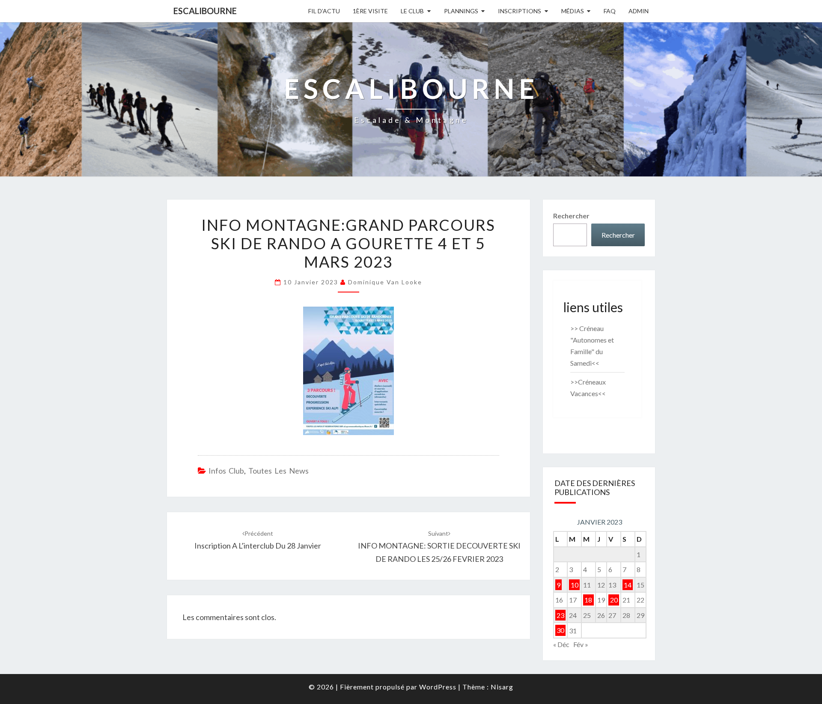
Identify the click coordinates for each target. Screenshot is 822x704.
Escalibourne (205, 11)
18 (588, 600)
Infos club (226, 470)
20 (614, 600)
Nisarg (502, 687)
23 (560, 615)
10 (574, 585)
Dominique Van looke (385, 282)
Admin (638, 11)
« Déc (561, 644)
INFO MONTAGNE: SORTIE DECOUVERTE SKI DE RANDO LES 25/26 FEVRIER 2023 (439, 547)
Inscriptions (519, 11)
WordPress (437, 687)
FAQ (610, 11)
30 (560, 630)
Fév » (580, 644)
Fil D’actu (324, 11)
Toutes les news (278, 470)
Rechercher (571, 216)
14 (627, 585)
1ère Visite (370, 11)
